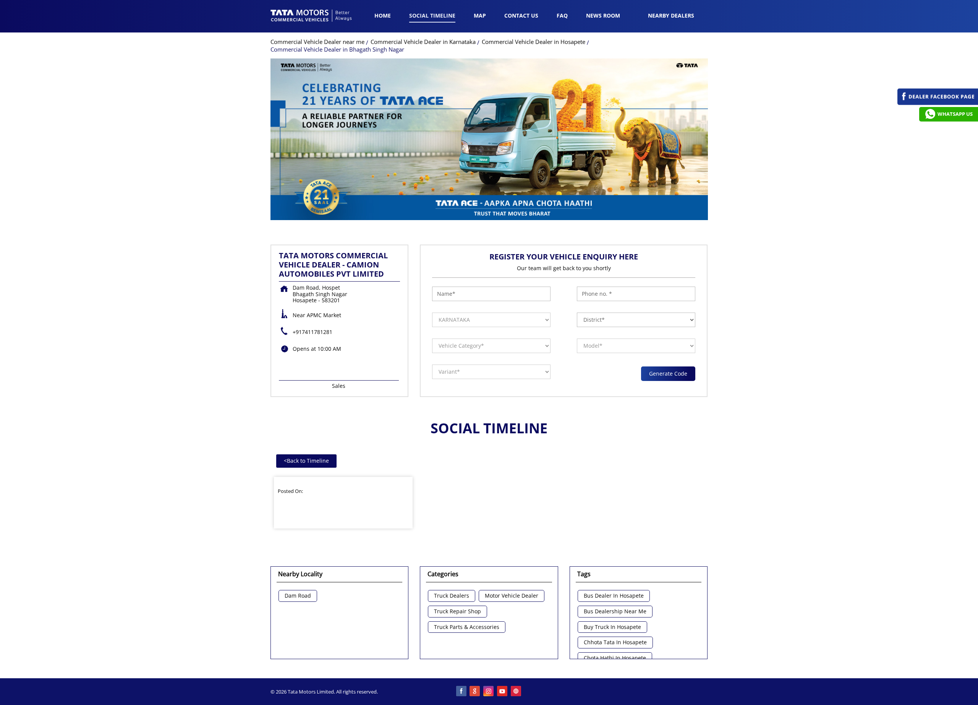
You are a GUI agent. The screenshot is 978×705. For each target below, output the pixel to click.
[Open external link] (937, 103)
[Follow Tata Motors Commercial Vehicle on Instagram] (489, 691)
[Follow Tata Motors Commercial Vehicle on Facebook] (461, 691)
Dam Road (298, 596)
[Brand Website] (516, 691)
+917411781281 (312, 331)
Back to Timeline (306, 460)
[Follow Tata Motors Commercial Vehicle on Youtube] (502, 691)
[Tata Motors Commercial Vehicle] (311, 16)
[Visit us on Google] (475, 691)
